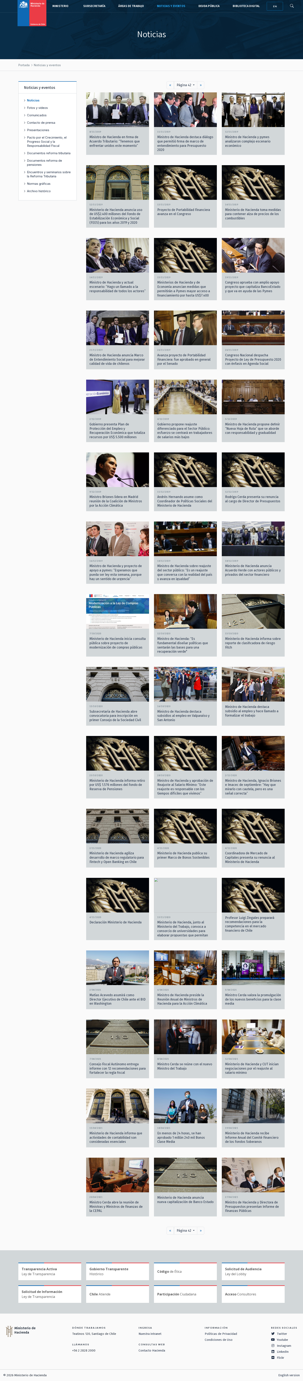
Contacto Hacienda (152, 1350)
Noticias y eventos (171, 6)
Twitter (282, 1334)
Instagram (284, 1346)
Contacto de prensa (41, 123)
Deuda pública (209, 6)
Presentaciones (38, 130)
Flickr (280, 1358)
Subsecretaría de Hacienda (93, 6)
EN (275, 6)
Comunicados (37, 115)
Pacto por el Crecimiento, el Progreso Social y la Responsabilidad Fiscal (47, 141)
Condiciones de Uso (219, 1340)
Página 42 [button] (184, 85)
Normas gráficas (38, 184)
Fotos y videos (37, 108)
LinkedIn (283, 1352)
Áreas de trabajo (131, 6)
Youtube (282, 1340)
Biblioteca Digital (246, 6)
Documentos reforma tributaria (48, 153)
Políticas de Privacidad (221, 1334)
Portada (24, 65)
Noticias (33, 100)
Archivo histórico (39, 191)
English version (289, 1375)
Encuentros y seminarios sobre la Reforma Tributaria (49, 174)
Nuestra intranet (150, 1334)
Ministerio (60, 6)
